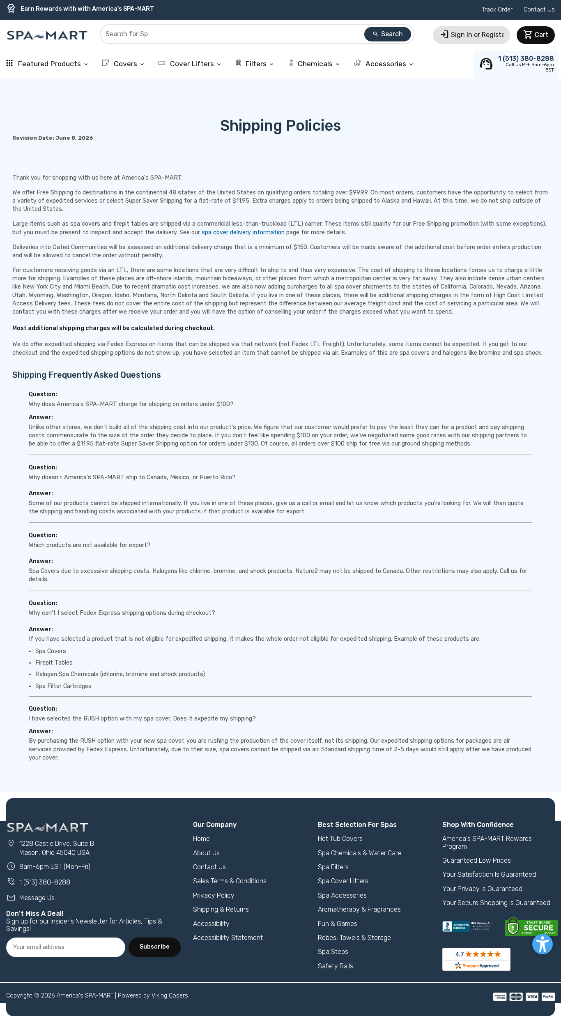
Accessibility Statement (228, 938)
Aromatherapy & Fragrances (359, 909)
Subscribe (155, 946)
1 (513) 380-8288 (38, 882)
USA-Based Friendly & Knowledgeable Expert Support (92, 11)
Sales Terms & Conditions (230, 881)
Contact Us (539, 9)
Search (387, 34)
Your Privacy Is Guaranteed (482, 889)
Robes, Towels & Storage (354, 938)
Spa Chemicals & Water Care (359, 853)
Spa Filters (333, 867)
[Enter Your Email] (65, 947)
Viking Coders (170, 995)
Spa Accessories (342, 895)
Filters (260, 64)
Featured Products (52, 64)
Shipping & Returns (221, 909)
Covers (128, 64)
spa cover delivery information (243, 232)
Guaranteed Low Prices (476, 860)
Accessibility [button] (211, 924)
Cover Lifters (195, 64)
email (327, 503)
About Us (206, 853)
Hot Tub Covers (340, 839)
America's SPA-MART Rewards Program (487, 842)
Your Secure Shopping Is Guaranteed (496, 903)
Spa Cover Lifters (343, 881)
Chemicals (319, 64)
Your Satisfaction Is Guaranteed (489, 874)
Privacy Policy (214, 895)
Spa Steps (333, 952)
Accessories (389, 64)
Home (201, 839)
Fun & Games (337, 924)
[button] (542, 944)
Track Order (497, 9)
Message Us (30, 898)
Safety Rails (335, 966)
